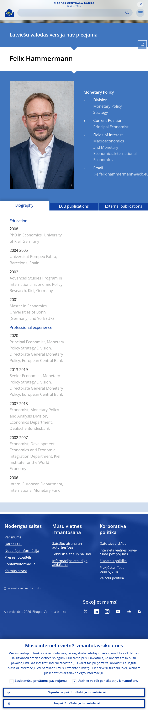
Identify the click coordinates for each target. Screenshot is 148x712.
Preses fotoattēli (18, 557)
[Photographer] (71, 186)
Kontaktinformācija (20, 564)
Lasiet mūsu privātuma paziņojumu (41, 681)
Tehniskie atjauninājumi (71, 554)
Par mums (13, 537)
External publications (123, 207)
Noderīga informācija (22, 551)
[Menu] (140, 13)
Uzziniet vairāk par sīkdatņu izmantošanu (107, 681)
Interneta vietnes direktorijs (24, 588)
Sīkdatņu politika (113, 561)
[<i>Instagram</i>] (107, 611)
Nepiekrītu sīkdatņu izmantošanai (77, 703)
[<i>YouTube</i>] (118, 611)
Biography (24, 206)
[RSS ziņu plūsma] (139, 611)
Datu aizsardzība (113, 544)
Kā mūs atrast (16, 571)
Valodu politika (112, 578)
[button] (140, 4)
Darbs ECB (13, 544)
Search (127, 12)
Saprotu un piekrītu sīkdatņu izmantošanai (77, 692)
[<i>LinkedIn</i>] (96, 611)
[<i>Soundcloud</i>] (128, 611)
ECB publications (74, 207)
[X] (85, 611)
